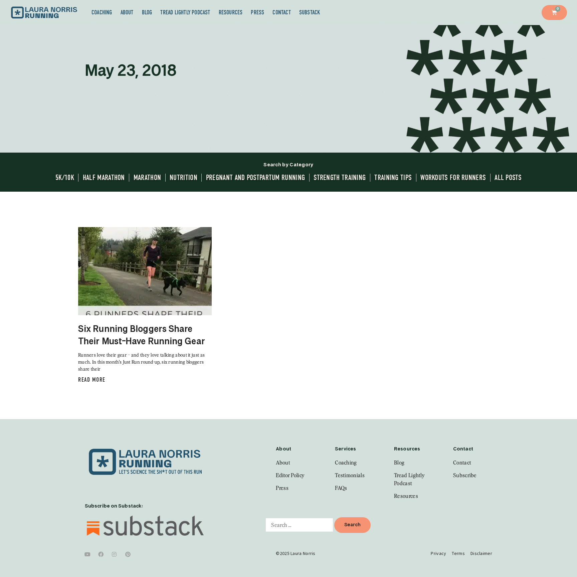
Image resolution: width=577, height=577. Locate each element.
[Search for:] (299, 525)
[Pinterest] (128, 554)
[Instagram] (114, 554)
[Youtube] (87, 554)
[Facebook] (101, 554)
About (127, 12)
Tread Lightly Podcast (185, 12)
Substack (310, 12)
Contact (281, 12)
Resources (231, 12)
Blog (147, 12)
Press (257, 12)
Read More (92, 379)
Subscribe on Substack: (114, 506)
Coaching (101, 12)
